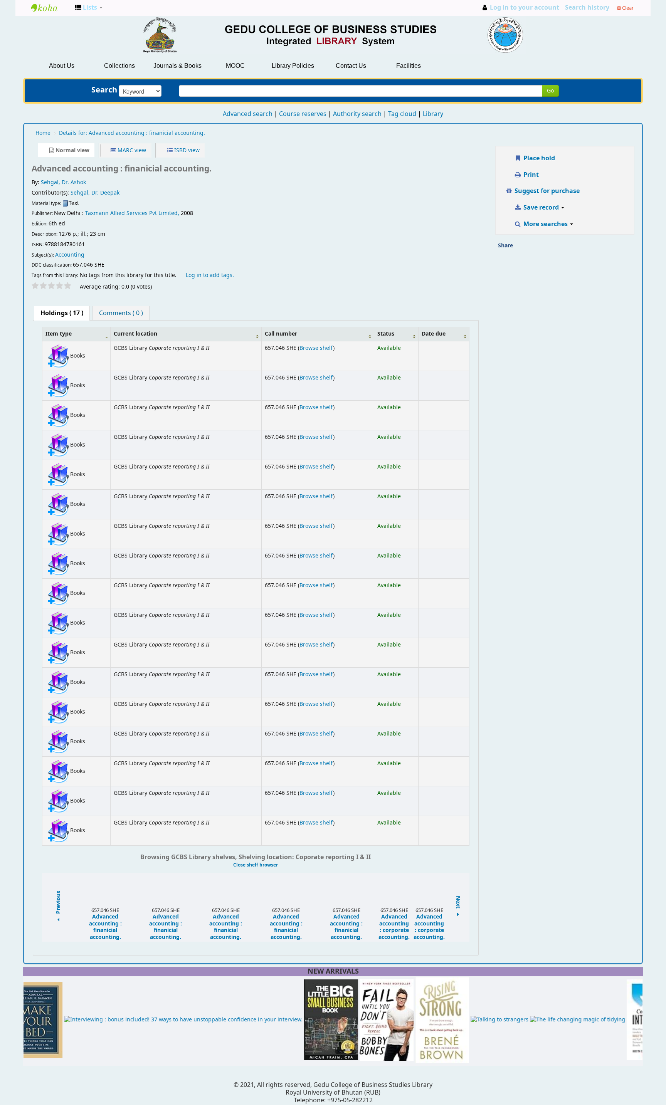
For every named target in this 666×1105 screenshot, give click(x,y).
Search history (587, 7)
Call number (281, 334)
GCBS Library (50, 7)
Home (42, 133)
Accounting (69, 255)
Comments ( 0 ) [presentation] (121, 313)
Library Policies (293, 65)
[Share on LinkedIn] (553, 248)
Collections (119, 65)
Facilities (408, 65)
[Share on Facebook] (537, 248)
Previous (58, 902)
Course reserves (302, 114)
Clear (627, 8)
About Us (61, 65)
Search (104, 90)
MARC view (131, 150)
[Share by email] (521, 248)
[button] (88, 7)
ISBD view (186, 150)
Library (433, 114)
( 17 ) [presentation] (61, 313)
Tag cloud (402, 114)
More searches (545, 224)
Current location (135, 334)
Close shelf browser (255, 864)
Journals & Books (177, 65)
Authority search (357, 114)
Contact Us (351, 65)
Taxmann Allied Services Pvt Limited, (133, 213)
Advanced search (247, 114)
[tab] (62, 313)
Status (385, 334)
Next (458, 903)
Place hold (538, 158)
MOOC (235, 65)
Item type (58, 334)
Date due (434, 334)
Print (530, 175)
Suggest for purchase (546, 191)
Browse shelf (316, 348)
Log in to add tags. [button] (210, 275)
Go (550, 91)
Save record (541, 207)
